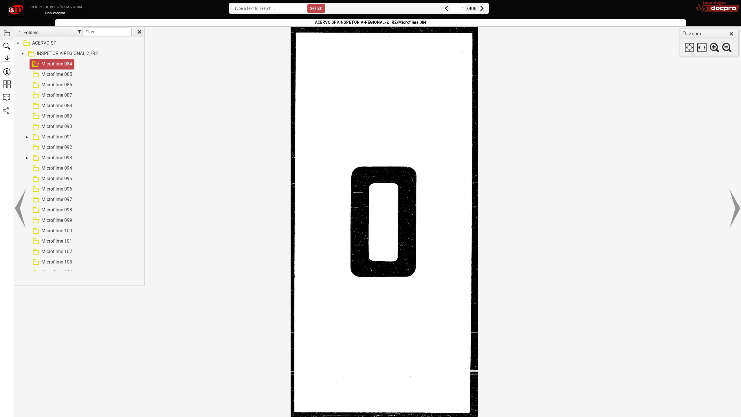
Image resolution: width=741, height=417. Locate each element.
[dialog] (709, 42)
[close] (731, 34)
